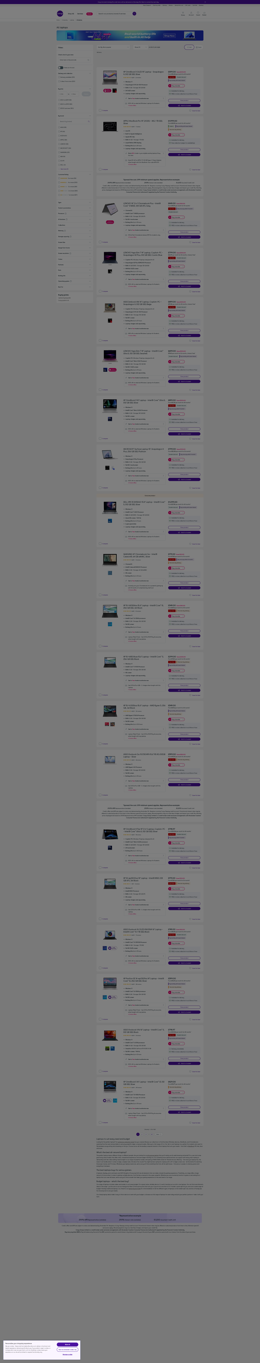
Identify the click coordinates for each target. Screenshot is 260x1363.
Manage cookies (67, 1354)
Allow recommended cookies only (67, 1349)
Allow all (67, 1344)
